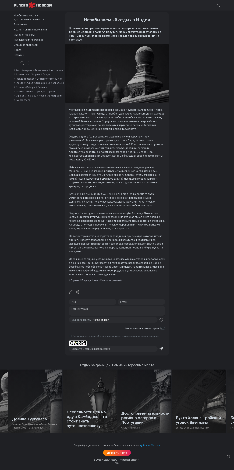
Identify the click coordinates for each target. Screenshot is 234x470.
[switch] (162, 328)
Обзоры (31, 87)
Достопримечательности (50, 78)
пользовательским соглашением (142, 336)
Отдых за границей (26, 44)
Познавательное (24, 91)
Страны (20, 95)
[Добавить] (16, 63)
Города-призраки (25, 78)
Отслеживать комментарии (142, 328)
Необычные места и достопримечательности (29, 17)
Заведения (20, 24)
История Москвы (24, 34)
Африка (36, 74)
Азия (18, 70)
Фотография (55, 95)
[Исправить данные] (71, 291)
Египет (29, 82)
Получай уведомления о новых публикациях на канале (117, 445)
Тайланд (31, 95)
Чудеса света (23, 100)
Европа (19, 82)
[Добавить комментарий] (228, 456)
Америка (27, 70)
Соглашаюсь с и (116, 336)
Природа (40, 91)
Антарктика (56, 70)
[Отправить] (161, 349)
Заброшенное (42, 82)
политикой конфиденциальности (105, 336)
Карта (17, 50)
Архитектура (22, 74)
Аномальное (41, 70)
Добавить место (117, 452)
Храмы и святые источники (30, 29)
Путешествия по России (28, 39)
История (20, 87)
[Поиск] (22, 63)
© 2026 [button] (117, 459)
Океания (42, 87)
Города (46, 74)
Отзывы (19, 55)
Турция (42, 95)
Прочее (52, 91)
